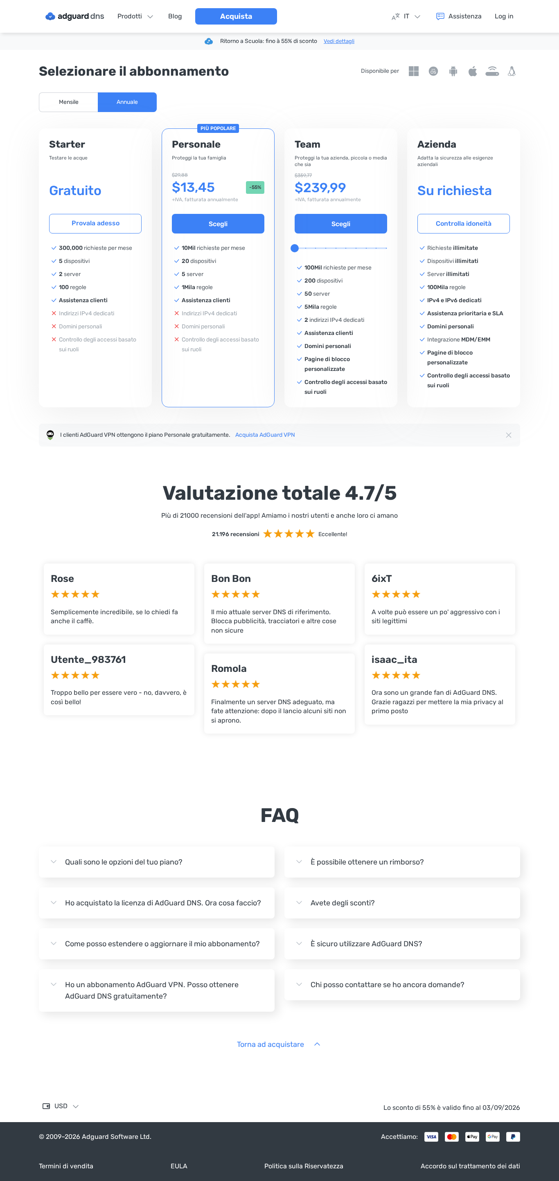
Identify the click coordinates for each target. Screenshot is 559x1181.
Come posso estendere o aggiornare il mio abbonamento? (162, 943)
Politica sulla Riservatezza (303, 1166)
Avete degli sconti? (343, 902)
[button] (68, 102)
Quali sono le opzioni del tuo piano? (124, 862)
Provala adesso (95, 223)
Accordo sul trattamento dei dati (470, 1166)
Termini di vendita (66, 1166)
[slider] (295, 248)
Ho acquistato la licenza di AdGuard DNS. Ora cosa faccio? (163, 902)
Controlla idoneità (463, 223)
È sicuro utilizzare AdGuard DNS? (366, 943)
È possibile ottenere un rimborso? (367, 862)
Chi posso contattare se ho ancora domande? (387, 984)
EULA (179, 1166)
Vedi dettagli (339, 41)
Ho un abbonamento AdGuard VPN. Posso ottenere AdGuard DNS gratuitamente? (152, 990)
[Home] (74, 16)
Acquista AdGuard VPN (265, 434)
